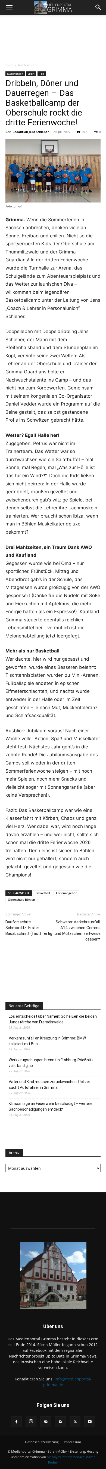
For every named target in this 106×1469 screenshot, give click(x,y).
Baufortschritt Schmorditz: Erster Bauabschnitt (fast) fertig (28, 928)
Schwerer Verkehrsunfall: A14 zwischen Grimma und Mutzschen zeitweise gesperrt (78, 931)
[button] (9, 7)
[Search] (98, 7)
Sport (31, 73)
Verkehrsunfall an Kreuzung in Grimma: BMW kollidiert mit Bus (47, 1041)
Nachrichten (27, 65)
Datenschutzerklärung (42, 1442)
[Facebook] (16, 1421)
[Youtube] (89, 1421)
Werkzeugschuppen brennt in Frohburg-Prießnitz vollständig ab (51, 1063)
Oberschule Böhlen (21, 899)
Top (41, 73)
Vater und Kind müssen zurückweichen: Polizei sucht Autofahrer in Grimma (49, 1085)
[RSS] (60, 1421)
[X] (75, 1421)
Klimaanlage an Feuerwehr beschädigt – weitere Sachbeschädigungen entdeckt (50, 1106)
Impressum (72, 1442)
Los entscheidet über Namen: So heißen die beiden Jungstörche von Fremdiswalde (53, 1019)
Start (9, 65)
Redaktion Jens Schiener (31, 132)
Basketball (43, 893)
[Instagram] (31, 1421)
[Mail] (45, 1421)
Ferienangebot (66, 893)
